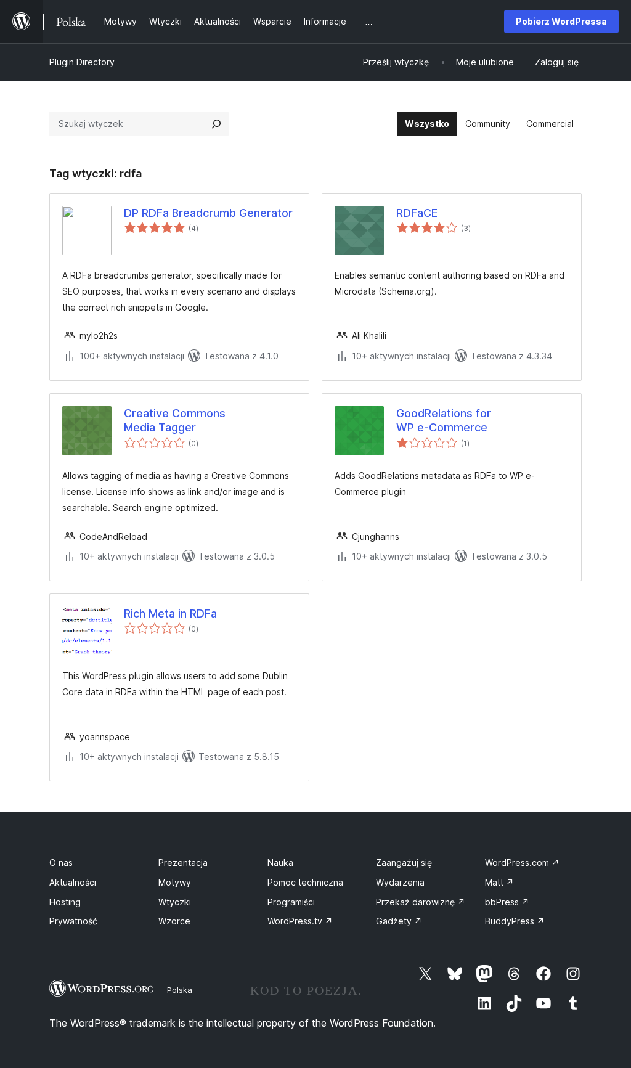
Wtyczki (174, 902)
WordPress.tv (300, 921)
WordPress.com (522, 862)
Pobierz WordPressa (561, 21)
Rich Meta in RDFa (170, 613)
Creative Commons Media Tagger (175, 420)
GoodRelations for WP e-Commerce (443, 420)
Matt (499, 882)
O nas (61, 862)
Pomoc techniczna (305, 882)
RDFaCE (417, 212)
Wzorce (174, 921)
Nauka (280, 862)
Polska (179, 990)
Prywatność (73, 921)
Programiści (291, 902)
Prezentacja (183, 862)
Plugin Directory (82, 62)
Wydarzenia (400, 882)
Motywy (174, 882)
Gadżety (399, 921)
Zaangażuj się (404, 862)
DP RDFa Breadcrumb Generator (208, 212)
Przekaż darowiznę (420, 902)
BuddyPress (515, 921)
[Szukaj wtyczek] (216, 124)
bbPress (507, 902)
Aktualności (72, 882)
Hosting (65, 902)
